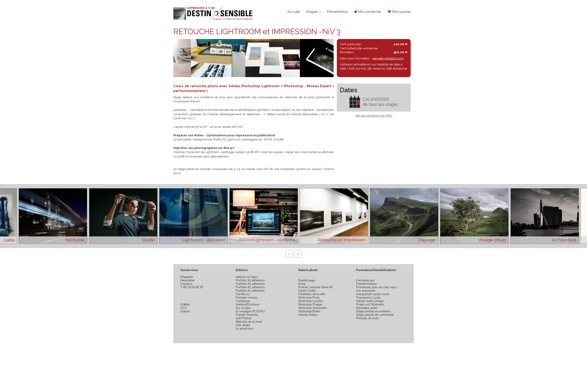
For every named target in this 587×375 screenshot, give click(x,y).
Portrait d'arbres (366, 283)
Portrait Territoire (247, 314)
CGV (183, 308)
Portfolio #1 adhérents (250, 290)
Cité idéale (243, 325)
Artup (301, 283)
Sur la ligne (243, 308)
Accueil (293, 11)
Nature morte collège (370, 301)
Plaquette (186, 277)
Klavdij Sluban (307, 314)
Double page (306, 280)
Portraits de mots (367, 318)
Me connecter (369, 11)
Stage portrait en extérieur (373, 311)
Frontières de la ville (311, 294)
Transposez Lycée (368, 297)
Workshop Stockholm (312, 308)
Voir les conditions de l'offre (373, 115)
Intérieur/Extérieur (247, 304)
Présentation (337, 11)
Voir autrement (365, 290)
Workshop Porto (309, 297)
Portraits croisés (247, 297)
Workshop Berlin (309, 311)
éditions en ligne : (247, 277)
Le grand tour (244, 328)
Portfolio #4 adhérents (250, 280)
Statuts (185, 311)
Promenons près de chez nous (376, 287)
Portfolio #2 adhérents (250, 287)
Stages (312, 11)
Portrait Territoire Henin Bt (315, 287)
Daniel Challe (307, 290)
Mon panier (401, 11)
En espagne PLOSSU (250, 311)
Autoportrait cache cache (372, 294)
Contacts (186, 283)
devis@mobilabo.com (388, 58)
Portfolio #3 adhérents (250, 283)
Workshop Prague (310, 304)
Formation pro (365, 280)
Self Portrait (244, 318)
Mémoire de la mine (249, 321)
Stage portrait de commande (375, 314)
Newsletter (187, 280)
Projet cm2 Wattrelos (370, 304)
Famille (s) (243, 294)
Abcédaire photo (367, 308)
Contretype (243, 301)
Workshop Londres (310, 301)
